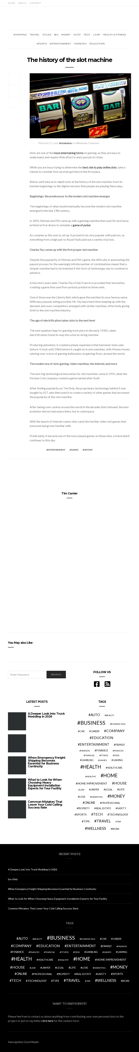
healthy (91, 776)
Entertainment (60, 43)
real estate (103, 808)
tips (86, 821)
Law (82, 789)
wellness (96, 828)
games (74, 449)
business (92, 723)
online (90, 803)
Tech (87, 34)
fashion (85, 750)
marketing (97, 797)
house (120, 783)
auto (95, 715)
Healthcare (114, 767)
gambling (87, 760)
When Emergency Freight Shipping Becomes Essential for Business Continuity (46, 762)
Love (96, 34)
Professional (110, 802)
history (88, 449)
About (22, 3)
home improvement (92, 783)
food (116, 755)
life (122, 789)
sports (81, 814)
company (115, 731)
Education (97, 43)
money (117, 796)
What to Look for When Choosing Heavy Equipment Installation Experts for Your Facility (45, 784)
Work (115, 828)
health (92, 767)
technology (118, 814)
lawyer (94, 789)
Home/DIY (80, 43)
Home (11, 3)
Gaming (118, 760)
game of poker (82, 225)
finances (118, 750)
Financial (90, 755)
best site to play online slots (100, 167)
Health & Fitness (114, 34)
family (120, 744)
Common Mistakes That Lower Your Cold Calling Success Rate (45, 804)
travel (103, 821)
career (95, 731)
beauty (110, 715)
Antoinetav (65, 143)
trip (119, 821)
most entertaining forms (69, 153)
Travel (35, 34)
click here (47, 1020)
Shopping (20, 34)
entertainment (56, 449)
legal (109, 789)
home (110, 775)
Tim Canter (69, 493)
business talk (118, 724)
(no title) (13, 879)
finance (102, 750)
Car (82, 731)
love (82, 796)
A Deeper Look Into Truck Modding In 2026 (46, 715)
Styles (47, 34)
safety (121, 808)
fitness (104, 755)
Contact (35, 3)
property (84, 808)
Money (66, 34)
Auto (77, 34)
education (102, 737)
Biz (56, 34)
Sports (42, 43)
